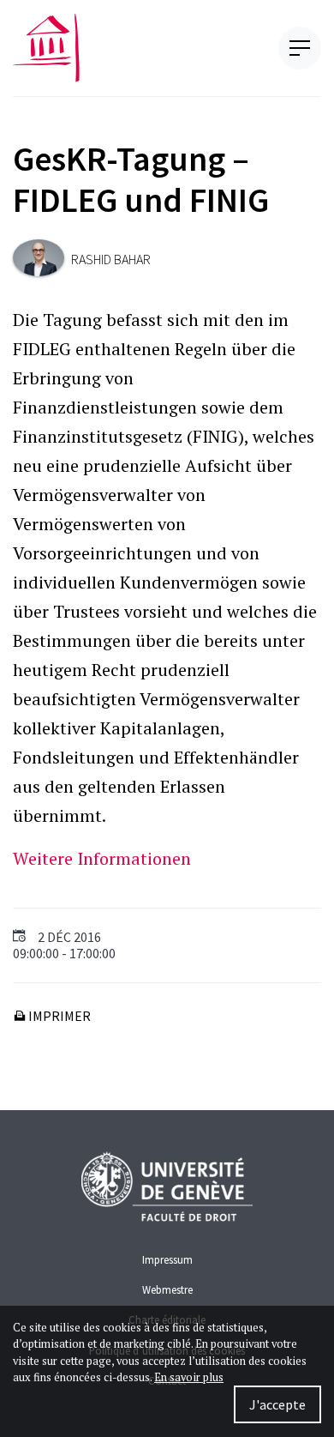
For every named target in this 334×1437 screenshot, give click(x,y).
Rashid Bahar (111, 259)
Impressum (167, 1259)
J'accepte (277, 1404)
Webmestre (167, 1289)
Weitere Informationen (102, 858)
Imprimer (58, 1015)
